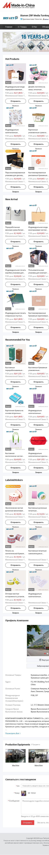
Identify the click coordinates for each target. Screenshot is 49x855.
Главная (8, 26)
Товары (23, 26)
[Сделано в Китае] (19, 5)
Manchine (39, 765)
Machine (15, 765)
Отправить (27, 822)
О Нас (34, 26)
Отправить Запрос (16, 102)
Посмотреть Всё (12, 733)
